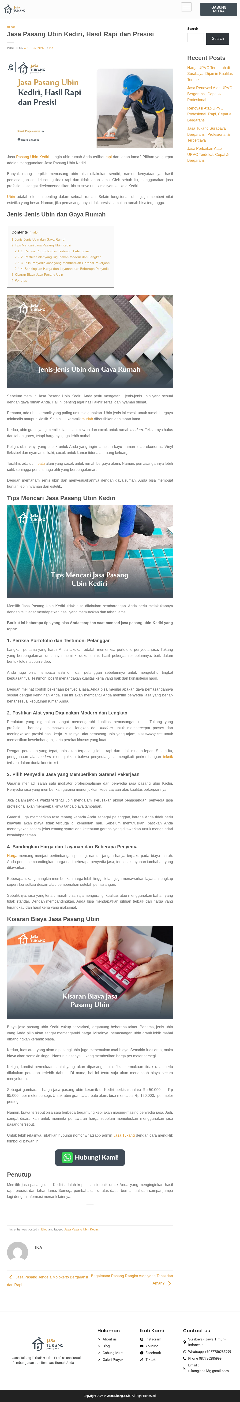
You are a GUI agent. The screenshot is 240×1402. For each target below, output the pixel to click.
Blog (11, 27)
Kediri (44, 157)
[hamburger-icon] (186, 6)
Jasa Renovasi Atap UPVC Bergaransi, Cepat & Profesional (209, 94)
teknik (168, 757)
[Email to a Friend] (90, 1213)
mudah (87, 419)
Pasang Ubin (27, 157)
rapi (108, 157)
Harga (12, 856)
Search (192, 28)
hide (35, 232)
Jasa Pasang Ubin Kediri (81, 1229)
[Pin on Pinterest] (98, 1213)
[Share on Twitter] (82, 1213)
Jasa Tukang (123, 1135)
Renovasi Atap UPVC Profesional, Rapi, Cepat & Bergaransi (209, 114)
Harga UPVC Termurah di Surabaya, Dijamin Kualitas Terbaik (210, 74)
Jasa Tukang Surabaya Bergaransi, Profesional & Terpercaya (208, 134)
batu (41, 463)
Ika (51, 48)
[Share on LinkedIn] (107, 1213)
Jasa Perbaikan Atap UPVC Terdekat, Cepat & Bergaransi (208, 154)
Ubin (11, 197)
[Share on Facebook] (73, 1213)
